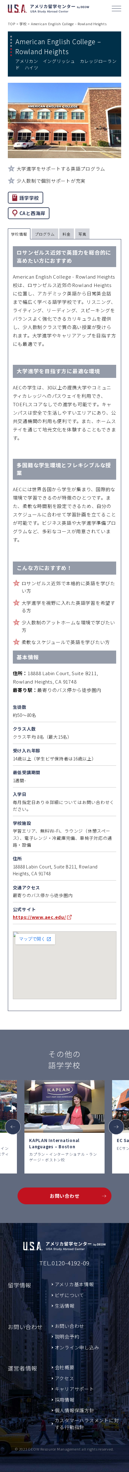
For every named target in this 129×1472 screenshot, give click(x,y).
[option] (64, 1126)
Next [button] (116, 1127)
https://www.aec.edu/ (39, 917)
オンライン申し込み (77, 1347)
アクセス (64, 1378)
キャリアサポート (74, 1388)
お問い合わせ (65, 1195)
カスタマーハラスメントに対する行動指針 (87, 1424)
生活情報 (65, 1305)
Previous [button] (13, 1127)
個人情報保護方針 (74, 1410)
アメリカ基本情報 (74, 1284)
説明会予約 (67, 1336)
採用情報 (65, 1399)
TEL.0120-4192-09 (64, 1262)
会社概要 (65, 1367)
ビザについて (70, 1295)
